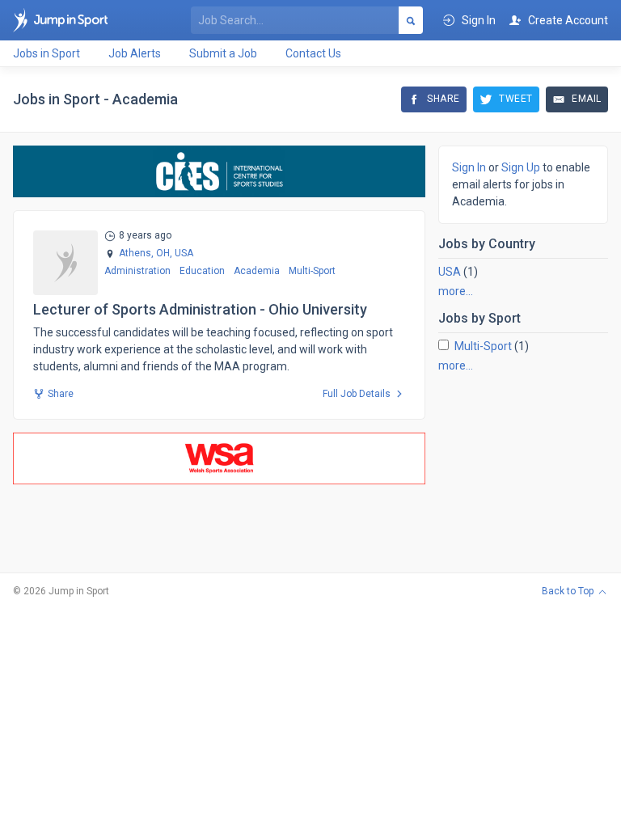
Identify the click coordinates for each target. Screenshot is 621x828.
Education (202, 271)
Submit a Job (223, 53)
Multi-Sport (312, 271)
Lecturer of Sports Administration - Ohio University (200, 309)
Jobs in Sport (46, 53)
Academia (257, 271)
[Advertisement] (523, 466)
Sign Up (520, 167)
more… (455, 291)
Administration (137, 271)
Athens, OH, (145, 253)
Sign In (469, 167)
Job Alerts (134, 53)
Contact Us (313, 53)
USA (449, 271)
